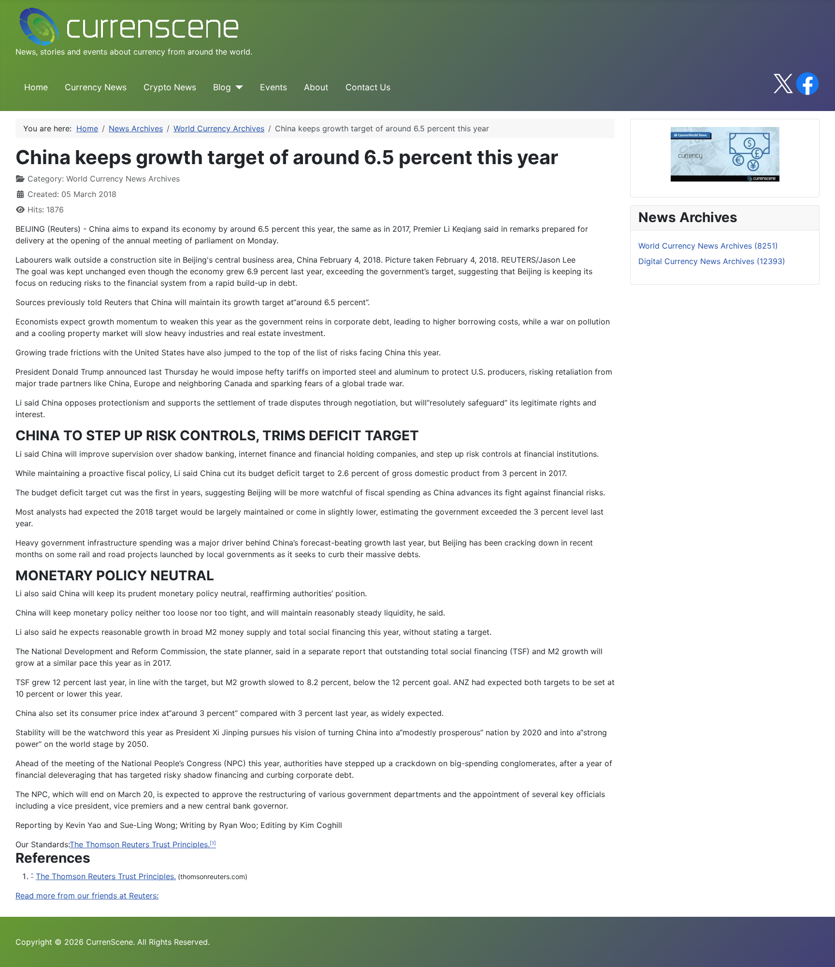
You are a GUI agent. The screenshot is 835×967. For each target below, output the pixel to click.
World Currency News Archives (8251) (708, 246)
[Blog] (237, 87)
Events (273, 87)
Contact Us (368, 87)
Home (36, 87)
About (316, 87)
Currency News (96, 87)
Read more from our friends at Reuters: (86, 895)
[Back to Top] (818, 949)
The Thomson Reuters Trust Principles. (140, 844)
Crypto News (170, 87)
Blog (222, 87)
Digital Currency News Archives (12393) (711, 261)
